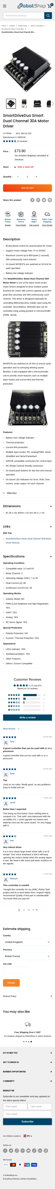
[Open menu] (4, 6)
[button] (53, 104)
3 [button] (28, 910)
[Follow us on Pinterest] (22, 1150)
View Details (21, 225)
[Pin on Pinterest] (38, 200)
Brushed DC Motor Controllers (13, 29)
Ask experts (34, 225)
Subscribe (27, 1121)
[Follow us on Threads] (46, 1150)
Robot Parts (22, 26)
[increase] (36, 176)
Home (4, 26)
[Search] (48, 15)
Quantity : (8, 176)
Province (7, 949)
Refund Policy (9, 996)
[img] (9, 737)
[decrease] (18, 176)
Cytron (7, 133)
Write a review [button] (28, 717)
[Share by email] (50, 200)
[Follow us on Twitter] (11, 1150)
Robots (12, 26)
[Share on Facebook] (32, 200)
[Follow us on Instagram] (17, 1150)
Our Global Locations (12, 1136)
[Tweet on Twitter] (44, 200)
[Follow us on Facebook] (5, 1150)
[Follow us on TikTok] (34, 1150)
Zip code (7, 964)
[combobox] (23, 15)
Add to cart (27, 188)
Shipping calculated (36, 155)
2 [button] (24, 910)
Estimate (11, 983)
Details (8, 225)
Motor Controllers (37, 26)
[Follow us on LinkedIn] (40, 1150)
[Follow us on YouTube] (28, 1150)
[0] (49, 6)
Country (7, 935)
